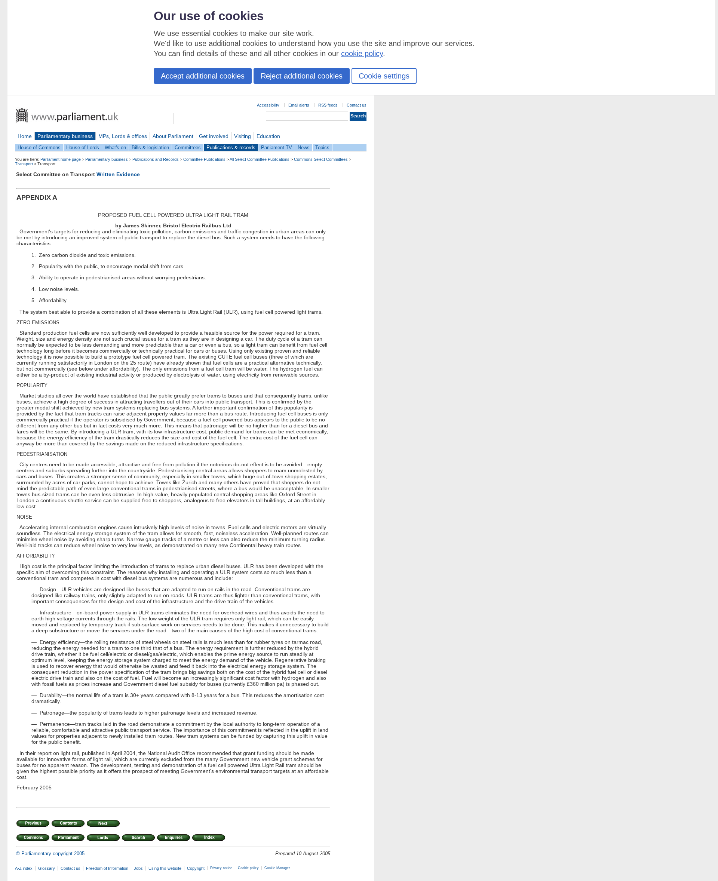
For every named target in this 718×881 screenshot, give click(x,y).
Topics (322, 147)
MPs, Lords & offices (122, 136)
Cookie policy (248, 868)
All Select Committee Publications (259, 159)
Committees (188, 147)
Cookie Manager (277, 868)
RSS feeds (328, 105)
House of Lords (82, 147)
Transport (24, 164)
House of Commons (39, 147)
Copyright (196, 868)
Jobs (138, 868)
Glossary (46, 868)
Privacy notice (221, 868)
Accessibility (268, 105)
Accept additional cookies (203, 76)
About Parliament (173, 136)
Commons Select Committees (321, 159)
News (304, 147)
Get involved (213, 136)
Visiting (242, 136)
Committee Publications (204, 159)
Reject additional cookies (302, 76)
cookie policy (362, 53)
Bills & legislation (150, 147)
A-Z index (24, 868)
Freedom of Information (107, 868)
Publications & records (230, 147)
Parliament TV (276, 147)
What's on (115, 147)
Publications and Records (155, 159)
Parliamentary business (65, 136)
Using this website (164, 868)
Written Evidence (118, 174)
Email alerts (298, 105)
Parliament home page (60, 159)
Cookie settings (384, 76)
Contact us (356, 105)
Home (25, 136)
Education (268, 136)
